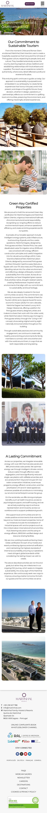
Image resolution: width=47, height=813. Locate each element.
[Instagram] (21, 754)
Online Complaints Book (23, 725)
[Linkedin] (29, 754)
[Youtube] (25, 754)
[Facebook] (17, 754)
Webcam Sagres (23, 774)
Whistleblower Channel (24, 727)
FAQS (23, 771)
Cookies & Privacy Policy (23, 792)
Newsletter (23, 778)
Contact (23, 788)
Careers (23, 781)
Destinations (23, 785)
